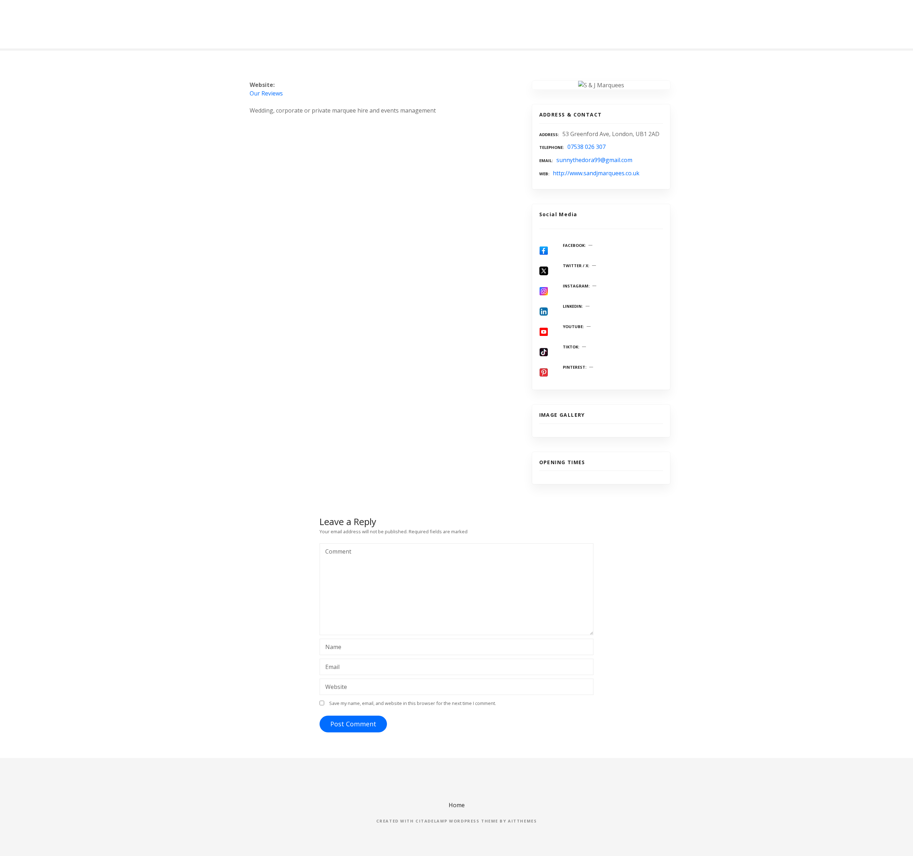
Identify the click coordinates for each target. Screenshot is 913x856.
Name (331, 647)
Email (330, 667)
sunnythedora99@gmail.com (594, 160)
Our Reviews (266, 93)
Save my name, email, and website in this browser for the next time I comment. (412, 703)
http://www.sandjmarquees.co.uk (596, 173)
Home (457, 805)
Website (336, 687)
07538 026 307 (586, 147)
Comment (336, 552)
